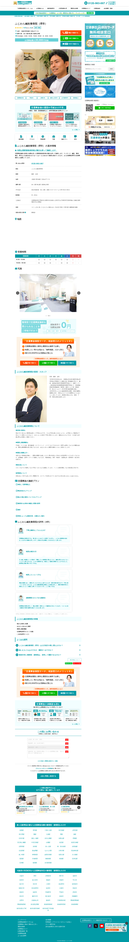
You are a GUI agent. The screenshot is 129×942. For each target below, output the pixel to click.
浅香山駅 (61, 838)
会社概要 (48, 920)
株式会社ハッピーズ (66, 940)
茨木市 (35, 884)
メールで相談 (112, 2)
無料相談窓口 (51, 8)
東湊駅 (61, 858)
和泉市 (75, 888)
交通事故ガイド (86, 8)
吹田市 (21, 880)
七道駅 (48, 834)
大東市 (61, 888)
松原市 (48, 888)
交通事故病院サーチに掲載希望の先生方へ (95, 920)
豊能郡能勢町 (21, 904)
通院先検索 (21, 926)
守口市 (75, 880)
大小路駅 (75, 854)
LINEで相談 (112, 3)
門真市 (61, 892)
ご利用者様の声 (62, 8)
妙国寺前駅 (48, 854)
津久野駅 (21, 834)
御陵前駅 (48, 858)
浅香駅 (21, 830)
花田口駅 (61, 854)
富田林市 (75, 884)
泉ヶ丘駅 (48, 846)
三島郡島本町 (61, 900)
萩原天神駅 (74, 842)
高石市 (21, 896)
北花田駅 (21, 850)
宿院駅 (21, 858)
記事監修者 (97, 8)
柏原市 (35, 892)
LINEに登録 (90, 13)
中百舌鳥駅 (34, 842)
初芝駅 (61, 842)
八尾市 (48, 884)
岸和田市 (48, 876)
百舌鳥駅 (61, 830)
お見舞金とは (40, 8)
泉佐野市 (61, 884)
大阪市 (21, 876)
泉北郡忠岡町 (35, 904)
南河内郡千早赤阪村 (48, 909)
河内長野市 (34, 888)
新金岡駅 (35, 850)
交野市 (21, 900)
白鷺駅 (48, 842)
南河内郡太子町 (22, 908)
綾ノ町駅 (21, 854)
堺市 (35, 876)
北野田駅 (21, 846)
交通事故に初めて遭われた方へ (27, 924)
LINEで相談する (72, 38)
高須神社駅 (74, 850)
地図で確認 (37, 27)
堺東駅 (75, 838)
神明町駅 (35, 854)
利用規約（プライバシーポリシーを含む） (59, 922)
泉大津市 (35, 880)
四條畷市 (75, 896)
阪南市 (48, 900)
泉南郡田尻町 (61, 904)
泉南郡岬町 (74, 904)
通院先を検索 (74, 8)
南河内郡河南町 (35, 908)
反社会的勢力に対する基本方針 (55, 926)
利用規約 (50, 768)
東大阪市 (48, 896)
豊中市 (61, 876)
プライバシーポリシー (41, 768)
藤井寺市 (35, 896)
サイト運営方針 (50, 924)
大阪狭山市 (34, 900)
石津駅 (21, 863)
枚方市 (21, 884)
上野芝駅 (75, 830)
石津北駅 (75, 858)
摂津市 (75, 892)
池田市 (75, 876)
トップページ (22, 920)
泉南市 (61, 896)
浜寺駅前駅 (48, 863)
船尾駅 (35, 863)
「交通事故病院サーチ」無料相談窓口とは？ (48, 358)
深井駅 (35, 846)
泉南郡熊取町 (48, 904)
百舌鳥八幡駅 (21, 842)
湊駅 (74, 834)
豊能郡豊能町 (75, 900)
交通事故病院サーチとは (25, 922)
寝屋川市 (21, 888)
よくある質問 (22, 935)
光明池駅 (75, 846)
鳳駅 (35, 834)
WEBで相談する (72, 44)
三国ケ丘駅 (48, 830)
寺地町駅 (35, 858)
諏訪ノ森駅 (34, 838)
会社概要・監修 (108, 8)
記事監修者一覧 (23, 931)
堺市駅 (35, 830)
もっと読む (75, 129)
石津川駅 (21, 838)
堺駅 (61, 834)
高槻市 (48, 880)
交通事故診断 (22, 933)
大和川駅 (61, 850)
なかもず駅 (48, 850)
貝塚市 (61, 880)
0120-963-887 (37, 163)
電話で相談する (72, 33)
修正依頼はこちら (74, 659)
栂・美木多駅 (61, 846)
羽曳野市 (48, 892)
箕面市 (21, 892)
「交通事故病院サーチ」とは (25, 8)
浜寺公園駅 (48, 838)
